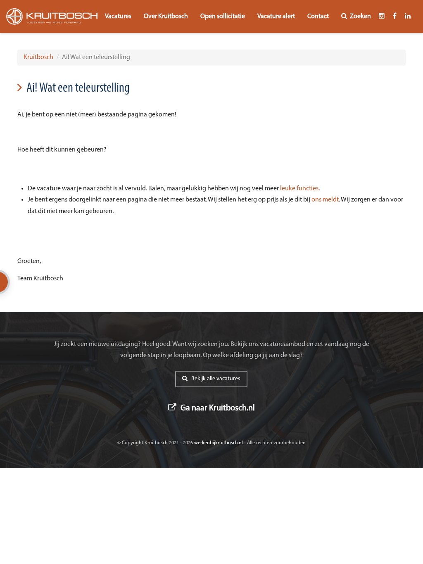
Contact (318, 16)
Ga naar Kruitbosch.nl (217, 408)
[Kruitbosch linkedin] (408, 16)
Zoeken (360, 16)
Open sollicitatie (222, 16)
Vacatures (118, 16)
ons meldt (325, 200)
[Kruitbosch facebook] (395, 16)
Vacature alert (276, 16)
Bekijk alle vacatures (215, 379)
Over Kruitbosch (166, 16)
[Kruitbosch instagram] (382, 16)
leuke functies (299, 188)
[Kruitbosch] (51, 16)
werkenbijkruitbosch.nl (218, 443)
